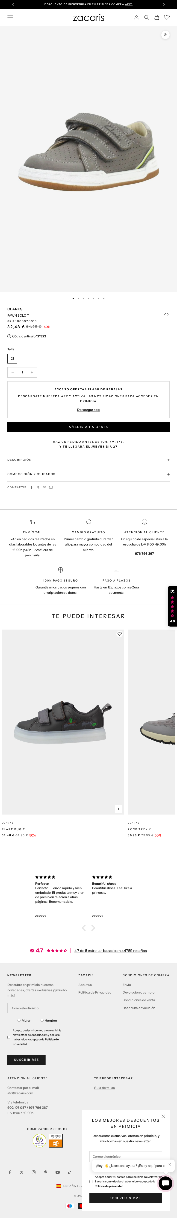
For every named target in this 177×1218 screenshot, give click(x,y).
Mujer (26, 1020)
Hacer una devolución (139, 1008)
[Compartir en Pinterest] (44, 487)
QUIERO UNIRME (125, 1198)
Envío (127, 985)
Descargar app (88, 410)
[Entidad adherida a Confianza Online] (47, 1141)
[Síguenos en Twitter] (21, 1172)
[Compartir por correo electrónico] (51, 487)
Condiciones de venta (139, 1000)
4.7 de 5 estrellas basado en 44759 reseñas (110, 950)
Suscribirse (26, 1059)
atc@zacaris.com (20, 1093)
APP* (129, 4)
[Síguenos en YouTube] (57, 1172)
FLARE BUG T (13, 829)
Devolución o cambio (138, 992)
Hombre (51, 1020)
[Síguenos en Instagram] (33, 1172)
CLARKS (14, 309)
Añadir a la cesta (88, 427)
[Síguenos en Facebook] (9, 1172)
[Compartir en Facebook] (31, 487)
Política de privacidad (109, 1186)
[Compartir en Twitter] (38, 487)
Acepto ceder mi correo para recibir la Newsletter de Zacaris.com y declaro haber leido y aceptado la (128, 1181)
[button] (85, 928)
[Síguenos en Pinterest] (45, 1172)
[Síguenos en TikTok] (69, 1172)
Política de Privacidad (95, 992)
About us (85, 985)
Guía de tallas (104, 1088)
